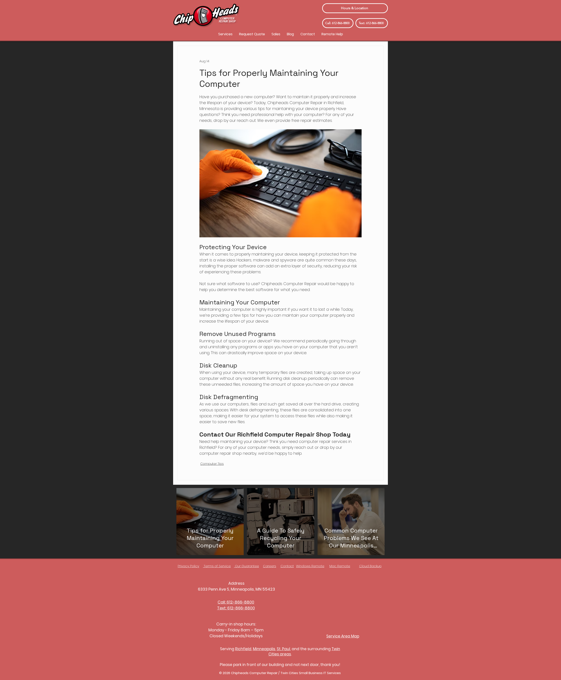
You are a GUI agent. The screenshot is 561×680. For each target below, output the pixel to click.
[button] (225, 34)
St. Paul (283, 649)
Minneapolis (264, 649)
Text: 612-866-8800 (236, 608)
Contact (287, 566)
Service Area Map (342, 636)
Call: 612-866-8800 (236, 602)
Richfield (243, 649)
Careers (269, 566)
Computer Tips (212, 464)
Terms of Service (217, 566)
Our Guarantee (246, 566)
